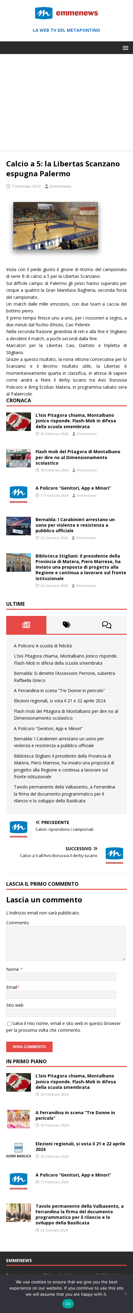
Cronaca (18, 400)
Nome (13, 969)
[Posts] (26, 625)
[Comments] (107, 625)
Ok (68, 1303)
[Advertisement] (66, 103)
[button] (124, 47)
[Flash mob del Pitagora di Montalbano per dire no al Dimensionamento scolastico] (18, 464)
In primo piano (26, 1061)
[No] (125, 1293)
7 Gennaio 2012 (26, 186)
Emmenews (60, 186)
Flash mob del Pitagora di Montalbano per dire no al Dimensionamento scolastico (78, 457)
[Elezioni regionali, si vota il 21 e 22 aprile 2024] (18, 1156)
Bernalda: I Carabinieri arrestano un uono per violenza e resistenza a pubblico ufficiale (75, 524)
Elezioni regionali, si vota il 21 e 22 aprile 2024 (59, 701)
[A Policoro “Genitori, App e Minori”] (18, 500)
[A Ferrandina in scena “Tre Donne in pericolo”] (18, 1124)
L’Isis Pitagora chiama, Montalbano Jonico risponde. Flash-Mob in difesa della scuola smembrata (76, 420)
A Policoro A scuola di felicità (43, 646)
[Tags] (66, 625)
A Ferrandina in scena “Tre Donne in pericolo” (59, 690)
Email (11, 987)
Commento (17, 923)
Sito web (15, 1005)
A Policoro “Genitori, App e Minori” (73, 488)
